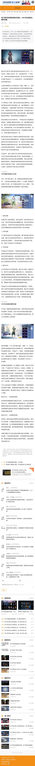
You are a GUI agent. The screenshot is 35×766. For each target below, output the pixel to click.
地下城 (8, 12)
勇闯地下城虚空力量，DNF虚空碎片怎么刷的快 (18, 464)
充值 (17, 12)
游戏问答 (8, 759)
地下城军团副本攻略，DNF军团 (14, 462)
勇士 (28, 12)
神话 (22, 12)
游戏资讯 (3, 759)
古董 (31, 12)
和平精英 (7, 26)
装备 (25, 12)
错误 (20, 12)
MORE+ (32, 483)
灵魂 (14, 12)
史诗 (12, 12)
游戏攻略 (3, 761)
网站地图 (13, 759)
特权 (33, 12)
